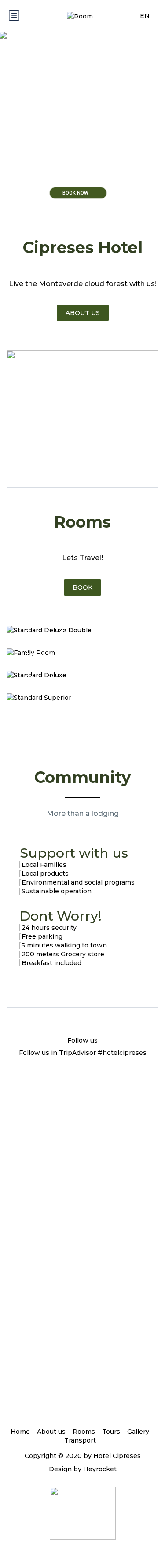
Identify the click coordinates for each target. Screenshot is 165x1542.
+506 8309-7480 (85, 1301)
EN (145, 16)
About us (51, 1432)
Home (20, 1432)
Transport (80, 1440)
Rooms (84, 1432)
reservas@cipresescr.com (82, 1222)
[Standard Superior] (82, 697)
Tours (111, 1432)
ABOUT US (83, 313)
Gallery (138, 1432)
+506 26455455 (82, 1310)
